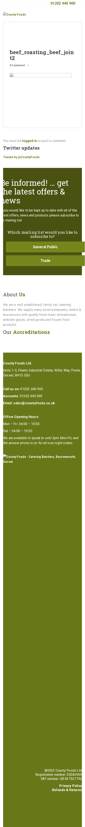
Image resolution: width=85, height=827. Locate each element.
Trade (45, 261)
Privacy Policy (70, 786)
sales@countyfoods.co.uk (34, 403)
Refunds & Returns (67, 790)
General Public (45, 247)
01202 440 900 (63, 3)
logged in (29, 141)
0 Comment (17, 65)
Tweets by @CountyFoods (21, 157)
